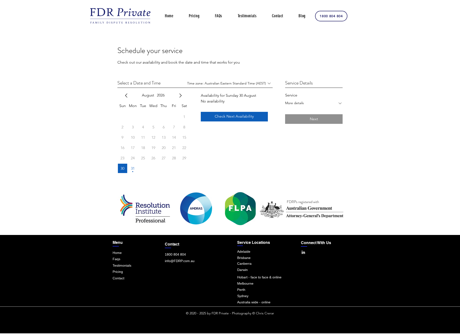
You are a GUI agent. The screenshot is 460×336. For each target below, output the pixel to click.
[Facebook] (291, 265)
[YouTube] (326, 265)
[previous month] (126, 95)
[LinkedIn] (303, 252)
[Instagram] (279, 265)
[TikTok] (338, 265)
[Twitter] (303, 265)
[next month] (180, 95)
